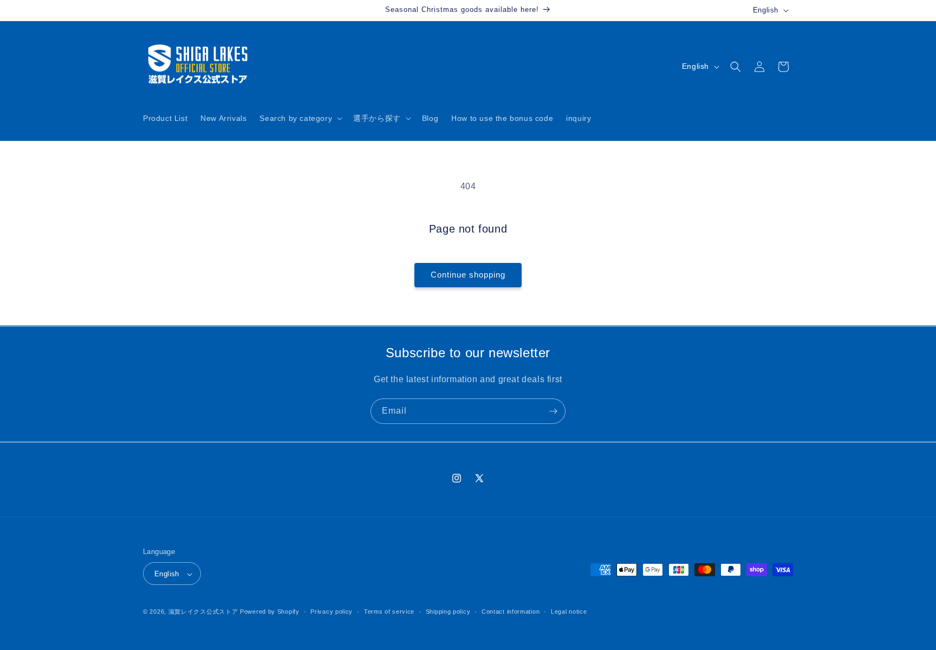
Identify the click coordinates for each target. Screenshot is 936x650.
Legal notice (569, 611)
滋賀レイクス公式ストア (203, 612)
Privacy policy (331, 611)
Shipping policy (448, 611)
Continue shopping (468, 274)
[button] (300, 118)
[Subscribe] (553, 411)
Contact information (511, 611)
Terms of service (389, 611)
